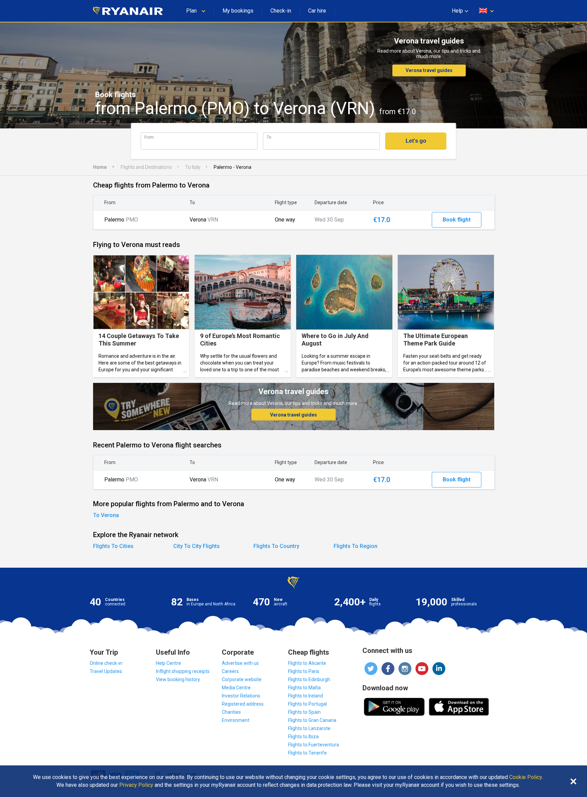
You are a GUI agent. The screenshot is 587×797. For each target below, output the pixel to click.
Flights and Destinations (146, 167)
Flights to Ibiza (303, 736)
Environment (235, 720)
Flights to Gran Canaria (312, 720)
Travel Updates (106, 671)
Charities (231, 712)
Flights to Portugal (307, 704)
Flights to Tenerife (307, 753)
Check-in (280, 10)
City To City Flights (196, 546)
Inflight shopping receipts (183, 671)
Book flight (456, 219)
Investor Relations (241, 695)
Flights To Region (355, 546)
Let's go (416, 141)
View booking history (178, 679)
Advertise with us (240, 663)
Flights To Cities (113, 546)
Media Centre (236, 687)
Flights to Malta (304, 687)
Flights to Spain (304, 712)
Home (100, 167)
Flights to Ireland (305, 695)
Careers (230, 671)
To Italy (192, 167)
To (269, 137)
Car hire (317, 10)
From (149, 137)
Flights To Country (276, 546)
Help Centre (168, 663)
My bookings (238, 10)
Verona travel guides (429, 70)
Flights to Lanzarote (309, 728)
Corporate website (242, 679)
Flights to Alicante (307, 663)
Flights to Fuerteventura (313, 744)
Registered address (243, 704)
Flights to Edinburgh (309, 679)
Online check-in (106, 663)
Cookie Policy (525, 777)
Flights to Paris (303, 671)
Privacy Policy (136, 785)
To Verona (106, 515)
